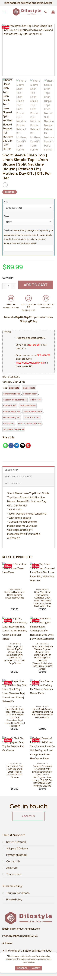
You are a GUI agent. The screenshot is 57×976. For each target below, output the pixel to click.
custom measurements (15, 399)
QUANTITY (8, 277)
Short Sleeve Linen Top (29, 423)
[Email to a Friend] (22, 445)
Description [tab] (12, 469)
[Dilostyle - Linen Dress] (27, 12)
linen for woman (28, 405)
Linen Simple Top (11, 411)
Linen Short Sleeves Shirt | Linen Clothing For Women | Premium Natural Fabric (42, 713)
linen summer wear (32, 411)
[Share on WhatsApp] (5, 445)
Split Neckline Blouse (13, 429)
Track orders (13, 874)
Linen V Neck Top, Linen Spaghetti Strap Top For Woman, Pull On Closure (15, 772)
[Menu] (4, 12)
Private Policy (14, 899)
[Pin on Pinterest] (28, 445)
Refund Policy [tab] (13, 483)
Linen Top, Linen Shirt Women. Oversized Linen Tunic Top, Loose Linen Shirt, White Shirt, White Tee (42, 599)
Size (6, 202)
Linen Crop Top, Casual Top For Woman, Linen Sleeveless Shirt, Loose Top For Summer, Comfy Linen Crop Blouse (14, 655)
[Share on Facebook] (11, 445)
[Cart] (53, 11)
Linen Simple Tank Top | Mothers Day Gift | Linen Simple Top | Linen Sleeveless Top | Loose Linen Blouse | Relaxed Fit (15, 717)
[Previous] (7, 50)
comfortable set (11, 393)
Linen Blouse (9, 405)
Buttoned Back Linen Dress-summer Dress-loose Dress (14, 595)
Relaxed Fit (8, 423)
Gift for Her (35, 399)
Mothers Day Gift (11, 417)
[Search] (45, 12)
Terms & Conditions (18, 893)
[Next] (49, 50)
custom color (30, 393)
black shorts (29, 387)
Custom (8, 230)
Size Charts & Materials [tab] (18, 476)
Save (7, 27)
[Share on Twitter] (16, 445)
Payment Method (16, 855)
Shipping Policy (28, 321)
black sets (14, 387)
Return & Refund (16, 842)
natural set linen (32, 417)
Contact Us (13, 861)
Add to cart (36, 284)
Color (7, 216)
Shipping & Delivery (17, 848)
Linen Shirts (19, 381)
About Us (11, 868)
